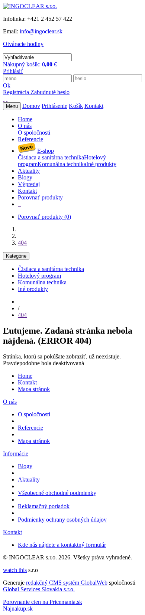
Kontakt (27, 382)
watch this (15, 570)
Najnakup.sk (18, 608)
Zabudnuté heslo (50, 92)
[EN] (6, 99)
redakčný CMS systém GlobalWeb (66, 582)
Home (25, 376)
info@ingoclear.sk (41, 31)
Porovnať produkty (44, 217)
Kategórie (16, 256)
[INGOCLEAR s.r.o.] (30, 6)
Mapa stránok (34, 389)
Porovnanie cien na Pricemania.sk (42, 602)
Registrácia (16, 92)
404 (22, 242)
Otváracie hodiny (23, 44)
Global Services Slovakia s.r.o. (39, 589)
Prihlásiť (13, 71)
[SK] (3, 99)
